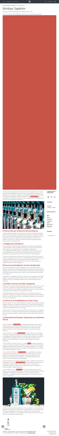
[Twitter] (51, 197)
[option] (23, 426)
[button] (3, 426)
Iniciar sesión (50, 1)
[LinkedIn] (54, 197)
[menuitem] (4, 2)
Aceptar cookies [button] (52, 433)
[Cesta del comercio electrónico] (45, 1)
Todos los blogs (6, 5)
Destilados (49, 207)
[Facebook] (48, 197)
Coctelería (13, 5)
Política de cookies (32, 432)
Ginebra (53, 207)
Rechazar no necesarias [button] (52, 431)
